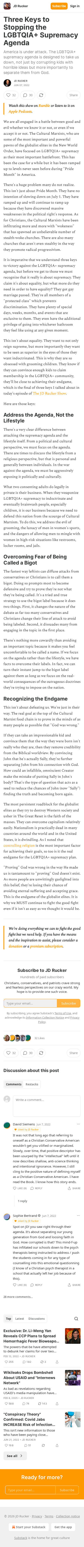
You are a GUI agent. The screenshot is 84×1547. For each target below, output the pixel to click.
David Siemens (24, 1124)
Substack (20, 1538)
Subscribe (59, 6)
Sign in (75, 6)
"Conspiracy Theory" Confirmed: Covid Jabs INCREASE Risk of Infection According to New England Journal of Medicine (27, 1419)
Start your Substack (30, 1527)
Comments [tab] (13, 1084)
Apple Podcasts (20, 111)
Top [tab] (8, 1319)
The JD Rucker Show (49, 393)
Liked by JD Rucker (28, 1129)
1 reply (22, 1201)
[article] (42, 1346)
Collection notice (68, 1516)
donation (15, 946)
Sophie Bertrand (25, 1215)
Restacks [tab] (32, 1084)
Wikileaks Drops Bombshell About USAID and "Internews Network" (29, 1377)
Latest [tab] (19, 1319)
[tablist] (22, 1084)
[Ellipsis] (78, 1124)
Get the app (63, 1527)
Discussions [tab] (36, 1319)
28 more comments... (18, 1297)
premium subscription (46, 946)
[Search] (76, 1318)
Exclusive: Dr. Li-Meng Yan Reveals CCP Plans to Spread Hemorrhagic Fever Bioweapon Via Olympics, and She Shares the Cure (31, 1336)
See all (12, 1456)
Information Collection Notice (45, 1017)
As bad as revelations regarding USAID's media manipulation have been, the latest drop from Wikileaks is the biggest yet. (30, 1390)
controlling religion (19, 845)
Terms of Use (62, 1013)
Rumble (44, 106)
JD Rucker (20, 80)
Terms (49, 1516)
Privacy (37, 1516)
